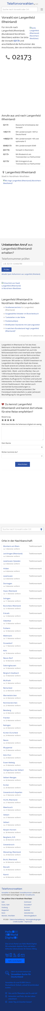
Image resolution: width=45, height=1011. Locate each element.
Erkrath (6, 613)
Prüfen (6, 269)
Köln (5, 650)
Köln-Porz (7, 755)
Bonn (3, 913)
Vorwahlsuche (30, 895)
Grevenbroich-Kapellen (12, 792)
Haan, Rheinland (10, 591)
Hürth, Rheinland (10, 800)
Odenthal (7, 621)
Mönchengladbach (30, 916)
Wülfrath (7, 680)
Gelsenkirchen (28, 913)
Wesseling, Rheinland (12, 852)
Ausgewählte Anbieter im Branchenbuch (22, 313)
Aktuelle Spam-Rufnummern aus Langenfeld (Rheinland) (21, 274)
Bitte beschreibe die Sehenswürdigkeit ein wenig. (22, 424)
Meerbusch (8, 807)
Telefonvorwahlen (22, 3)
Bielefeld (27, 910)
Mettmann (7, 635)
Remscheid (7, 688)
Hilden (6, 568)
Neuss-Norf (8, 658)
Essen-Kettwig (9, 762)
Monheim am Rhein (11, 546)
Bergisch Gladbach (11, 673)
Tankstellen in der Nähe (15, 317)
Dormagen (7, 583)
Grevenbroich (8, 844)
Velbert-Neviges (9, 777)
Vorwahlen (5, 893)
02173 (16, 40)
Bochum (27, 907)
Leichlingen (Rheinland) (12, 553)
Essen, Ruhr (6, 905)
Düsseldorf (7, 643)
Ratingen (7, 725)
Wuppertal (7, 747)
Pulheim (6, 628)
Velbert (6, 815)
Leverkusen (8, 576)
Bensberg (7, 710)
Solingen (6, 598)
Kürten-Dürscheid (10, 732)
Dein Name (6, 443)
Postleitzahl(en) (11, 321)
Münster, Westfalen (8, 916)
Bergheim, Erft (9, 837)
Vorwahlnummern (26, 893)
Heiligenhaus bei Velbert (13, 770)
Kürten (6, 785)
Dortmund (27, 902)
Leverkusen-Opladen (11, 561)
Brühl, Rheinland (10, 859)
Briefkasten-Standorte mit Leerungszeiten (22, 324)
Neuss (5, 740)
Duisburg (5, 907)
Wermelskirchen (10, 695)
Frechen (6, 718)
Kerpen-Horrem (9, 829)
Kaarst (6, 874)
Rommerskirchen (10, 703)
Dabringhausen (9, 665)
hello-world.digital (14, 961)
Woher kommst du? (10, 452)
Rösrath (6, 867)
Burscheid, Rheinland (12, 606)
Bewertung (6, 417)
